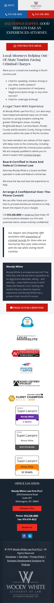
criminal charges (32, 154)
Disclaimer (11, 556)
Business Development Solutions (24, 560)
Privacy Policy (37, 556)
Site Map (23, 556)
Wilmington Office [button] (27, 508)
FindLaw (25, 564)
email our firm (32, 214)
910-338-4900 (15, 14)
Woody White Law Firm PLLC (27, 549)
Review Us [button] (27, 527)
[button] (27, 47)
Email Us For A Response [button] (28, 307)
